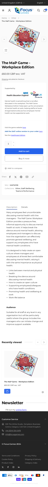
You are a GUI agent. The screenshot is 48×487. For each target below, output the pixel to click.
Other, (18, 188)
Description (11, 207)
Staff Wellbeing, (27, 188)
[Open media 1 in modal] (24, 39)
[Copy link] (33, 177)
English (40, 3)
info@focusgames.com (14, 434)
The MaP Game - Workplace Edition (19, 382)
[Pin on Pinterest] (21, 177)
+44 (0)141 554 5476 (13, 431)
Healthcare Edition (18, 135)
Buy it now (24, 158)
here (24, 127)
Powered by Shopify (32, 483)
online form (21, 410)
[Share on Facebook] (10, 177)
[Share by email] (27, 176)
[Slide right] (43, 39)
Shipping (5, 79)
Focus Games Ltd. (20, 483)
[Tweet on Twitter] (15, 177)
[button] (3, 10)
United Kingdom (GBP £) (12, 3)
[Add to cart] (7, 391)
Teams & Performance (25, 191)
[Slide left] (4, 39)
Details (24, 207)
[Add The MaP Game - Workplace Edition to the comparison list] (43, 392)
